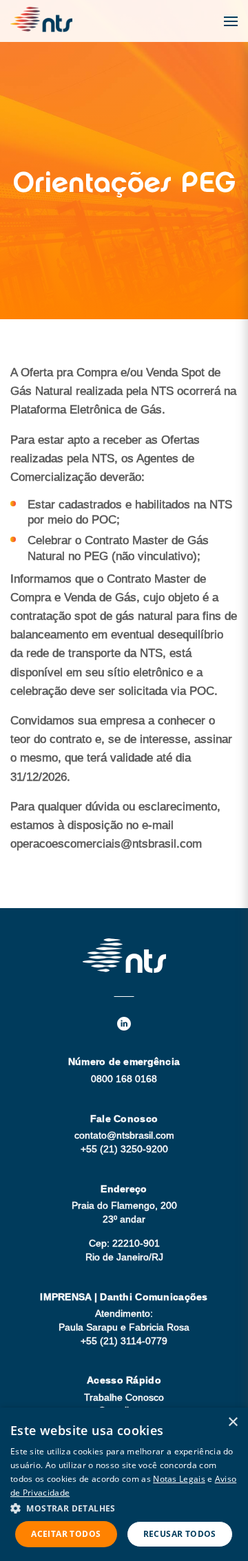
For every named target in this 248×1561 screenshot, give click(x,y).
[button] (124, 1508)
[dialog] (124, 1484)
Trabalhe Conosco (124, 1397)
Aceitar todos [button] (66, 1534)
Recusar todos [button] (179, 1534)
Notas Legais (179, 1479)
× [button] (232, 1422)
